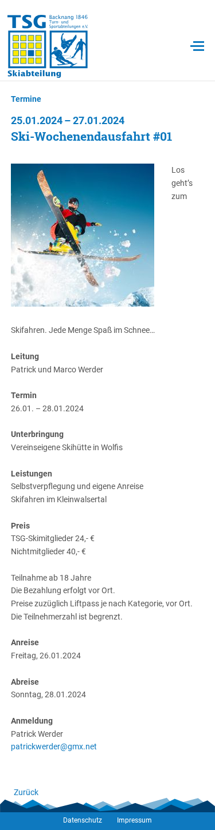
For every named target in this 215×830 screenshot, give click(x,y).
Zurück (26, 792)
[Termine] (47, 46)
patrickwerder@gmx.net (54, 746)
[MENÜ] (197, 46)
